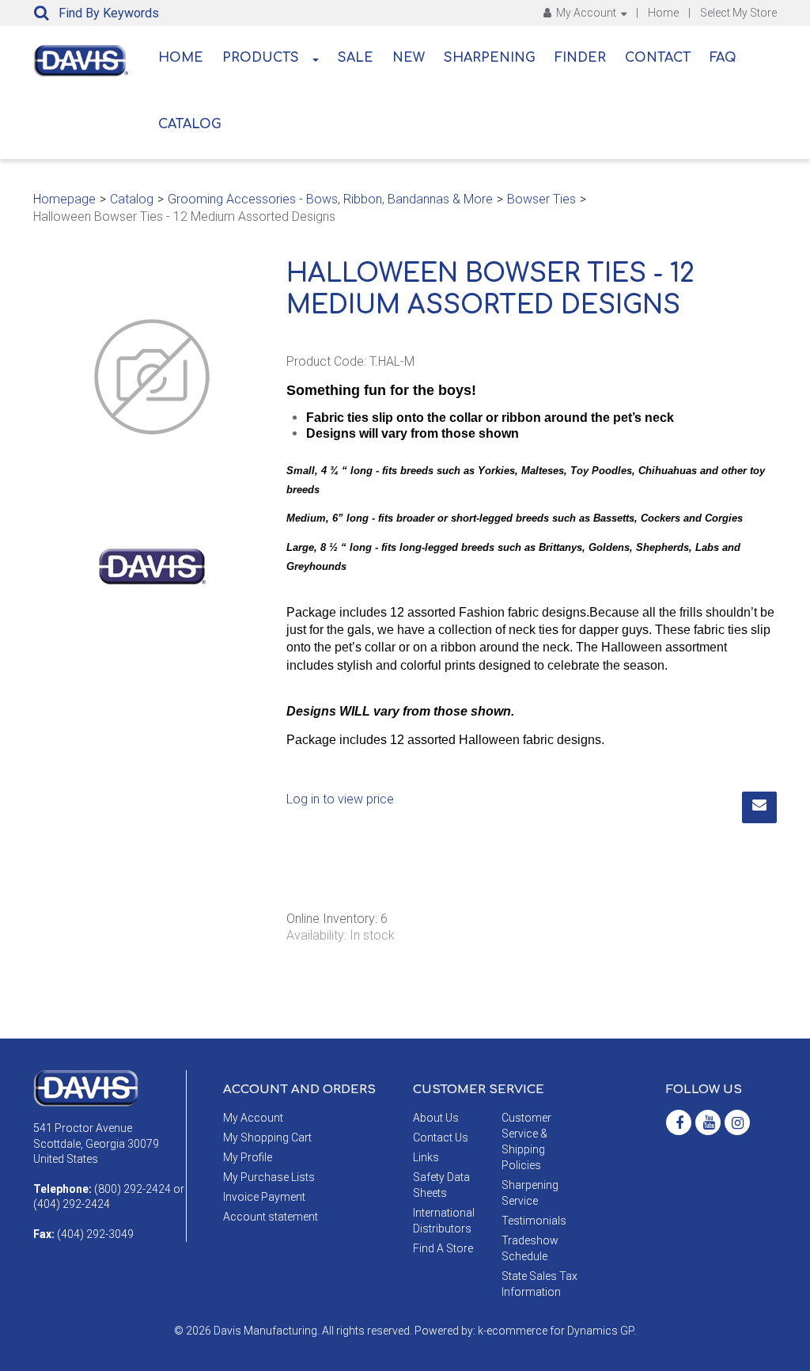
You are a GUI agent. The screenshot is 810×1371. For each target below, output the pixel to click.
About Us (436, 1117)
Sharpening (490, 58)
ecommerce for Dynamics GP (560, 1330)
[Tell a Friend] (759, 807)
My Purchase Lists (269, 1177)
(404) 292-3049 (95, 1234)
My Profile (247, 1157)
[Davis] (85, 1087)
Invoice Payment (264, 1197)
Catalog (189, 124)
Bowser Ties (541, 199)
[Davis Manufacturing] (80, 61)
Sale (355, 58)
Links (426, 1157)
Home (663, 12)
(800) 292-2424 (132, 1189)
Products (260, 58)
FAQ (723, 58)
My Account (586, 12)
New (408, 58)
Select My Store (738, 12)
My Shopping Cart (267, 1137)
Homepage (64, 199)
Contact (658, 58)
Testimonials (534, 1220)
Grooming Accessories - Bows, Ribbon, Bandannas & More (330, 199)
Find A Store (443, 1248)
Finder (580, 58)
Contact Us (440, 1137)
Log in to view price (340, 799)
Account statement (270, 1216)
